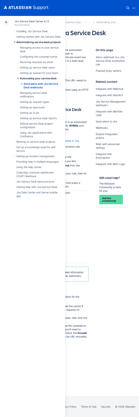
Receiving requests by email (36, 62)
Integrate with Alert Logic (110, 163)
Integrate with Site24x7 (109, 95)
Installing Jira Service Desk (32, 31)
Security (106, 406)
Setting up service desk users (37, 67)
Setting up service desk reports (38, 118)
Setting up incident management (35, 156)
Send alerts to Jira (106, 121)
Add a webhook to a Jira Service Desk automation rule (110, 61)
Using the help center (28, 167)
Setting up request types (34, 101)
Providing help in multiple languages (37, 161)
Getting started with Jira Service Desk (38, 36)
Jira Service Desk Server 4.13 (31, 21)
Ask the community (109, 199)
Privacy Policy (68, 406)
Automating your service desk (38, 78)
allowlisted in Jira (69, 140)
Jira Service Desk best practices (35, 181)
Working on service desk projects (35, 141)
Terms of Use (88, 406)
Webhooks (102, 127)
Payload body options (108, 70)
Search (128, 8)
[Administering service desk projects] (90, 22)
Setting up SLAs (29, 112)
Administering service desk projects (38, 42)
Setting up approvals (32, 107)
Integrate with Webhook (110, 88)
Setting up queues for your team (39, 72)
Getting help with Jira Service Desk (36, 186)
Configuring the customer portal (38, 56)
